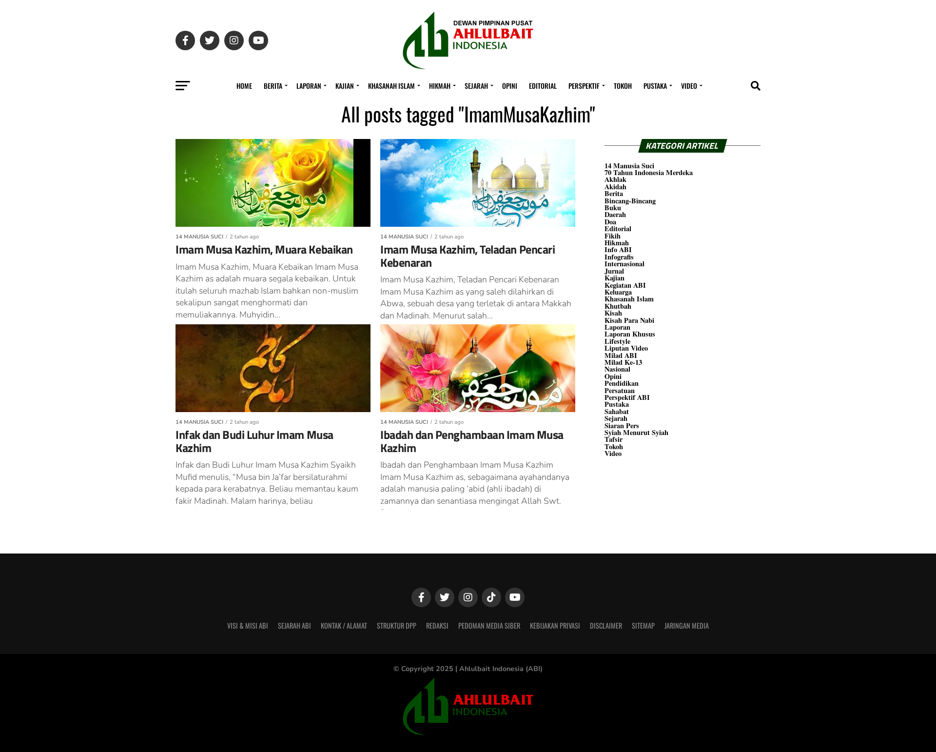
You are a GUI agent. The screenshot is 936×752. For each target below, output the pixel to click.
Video (689, 85)
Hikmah (439, 85)
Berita (273, 85)
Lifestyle (617, 341)
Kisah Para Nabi (629, 320)
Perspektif (584, 85)
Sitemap (643, 625)
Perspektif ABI (627, 397)
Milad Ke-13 (623, 362)
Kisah (613, 313)
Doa (610, 222)
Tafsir (613, 439)
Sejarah (476, 85)
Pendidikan (621, 383)
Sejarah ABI (294, 625)
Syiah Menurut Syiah (636, 432)
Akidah (615, 186)
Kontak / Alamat (344, 625)
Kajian (344, 85)
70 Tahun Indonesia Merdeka (648, 172)
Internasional (624, 263)
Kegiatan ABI (625, 285)
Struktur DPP (396, 625)
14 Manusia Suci (629, 165)
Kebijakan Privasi (555, 625)
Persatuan (619, 390)
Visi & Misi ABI (247, 625)
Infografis (619, 257)
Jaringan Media (686, 625)
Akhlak (615, 179)
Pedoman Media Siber (489, 625)
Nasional (617, 369)
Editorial (543, 85)
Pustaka (655, 85)
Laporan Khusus (629, 334)
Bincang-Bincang (630, 201)
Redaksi (437, 625)
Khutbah (617, 306)
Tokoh (623, 85)
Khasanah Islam (391, 85)
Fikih (612, 236)
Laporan (308, 85)
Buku (612, 207)
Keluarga (618, 292)
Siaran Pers (621, 425)
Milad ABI (620, 355)
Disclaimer (606, 625)
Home (244, 85)
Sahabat (616, 411)
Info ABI (618, 249)
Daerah (615, 214)
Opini (509, 85)
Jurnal (614, 271)
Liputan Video (626, 348)
